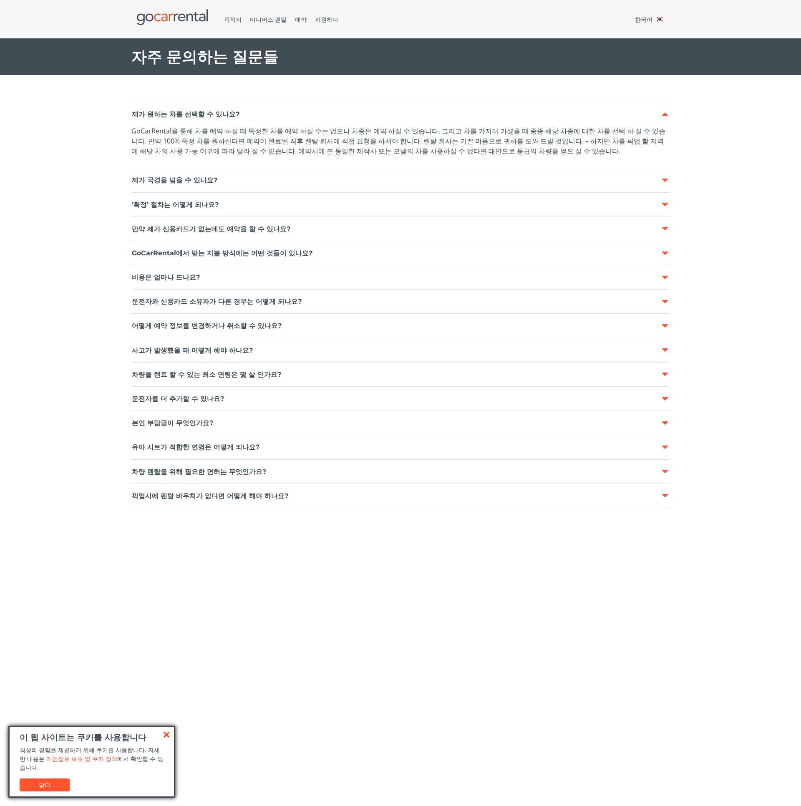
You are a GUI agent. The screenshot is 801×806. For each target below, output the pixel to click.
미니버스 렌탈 (268, 19)
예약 (301, 19)
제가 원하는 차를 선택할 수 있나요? (185, 114)
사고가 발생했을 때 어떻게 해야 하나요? (192, 350)
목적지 (233, 19)
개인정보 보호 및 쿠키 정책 (81, 759)
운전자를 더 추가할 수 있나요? (178, 399)
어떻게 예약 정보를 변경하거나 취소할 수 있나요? (207, 326)
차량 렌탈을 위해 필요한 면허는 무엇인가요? (199, 472)
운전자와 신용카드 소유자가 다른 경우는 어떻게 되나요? (217, 301)
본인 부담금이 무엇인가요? (172, 423)
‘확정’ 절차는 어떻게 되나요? (175, 205)
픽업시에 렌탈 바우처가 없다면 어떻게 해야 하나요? (210, 496)
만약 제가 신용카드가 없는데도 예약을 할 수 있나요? (211, 229)
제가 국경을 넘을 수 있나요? (174, 180)
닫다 (44, 785)
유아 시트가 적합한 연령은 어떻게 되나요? (195, 447)
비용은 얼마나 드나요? (166, 277)
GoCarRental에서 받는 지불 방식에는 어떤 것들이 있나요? (222, 253)
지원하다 (326, 19)
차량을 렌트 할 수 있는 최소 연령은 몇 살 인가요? (206, 374)
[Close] (166, 734)
